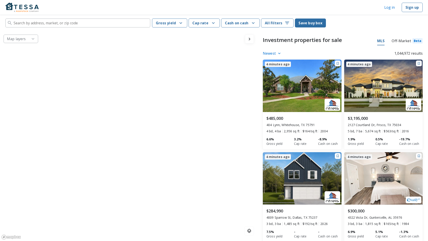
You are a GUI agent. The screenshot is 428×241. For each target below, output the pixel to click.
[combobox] (77, 23)
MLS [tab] (381, 40)
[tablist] (400, 41)
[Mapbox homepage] (11, 237)
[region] (128, 136)
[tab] (407, 41)
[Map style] (249, 231)
